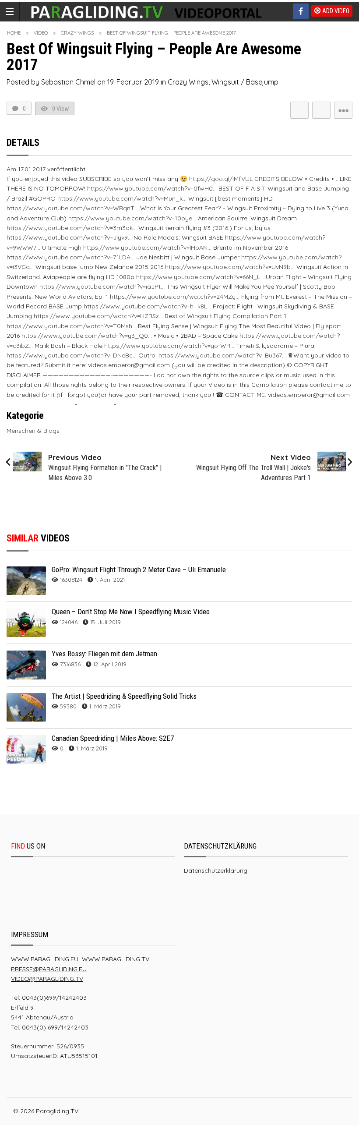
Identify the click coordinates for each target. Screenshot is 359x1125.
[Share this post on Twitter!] (299, 110)
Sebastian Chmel (68, 82)
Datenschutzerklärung (215, 870)
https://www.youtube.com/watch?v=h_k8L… (147, 306)
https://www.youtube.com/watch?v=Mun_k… (122, 198)
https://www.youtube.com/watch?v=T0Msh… (71, 326)
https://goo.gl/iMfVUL (221, 179)
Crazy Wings (77, 33)
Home (14, 33)
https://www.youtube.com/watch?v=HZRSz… (98, 316)
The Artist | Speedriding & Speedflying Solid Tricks (124, 696)
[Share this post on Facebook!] (321, 110)
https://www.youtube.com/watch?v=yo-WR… (169, 346)
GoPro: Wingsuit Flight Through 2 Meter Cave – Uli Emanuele (139, 569)
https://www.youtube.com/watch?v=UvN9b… (230, 267)
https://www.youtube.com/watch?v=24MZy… (174, 297)
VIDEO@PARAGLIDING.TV (47, 979)
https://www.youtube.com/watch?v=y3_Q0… (86, 336)
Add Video (335, 10)
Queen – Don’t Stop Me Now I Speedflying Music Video (131, 611)
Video (41, 33)
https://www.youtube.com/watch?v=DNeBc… (72, 355)
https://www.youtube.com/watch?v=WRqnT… (72, 208)
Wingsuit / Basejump (244, 82)
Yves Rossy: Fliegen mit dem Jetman (104, 653)
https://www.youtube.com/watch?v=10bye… (132, 218)
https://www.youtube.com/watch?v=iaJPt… (102, 286)
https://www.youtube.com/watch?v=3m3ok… (72, 228)
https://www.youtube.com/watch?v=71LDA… (70, 257)
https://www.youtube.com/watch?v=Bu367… (222, 355)
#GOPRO (42, 198)
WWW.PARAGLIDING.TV (115, 959)
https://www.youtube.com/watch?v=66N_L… (200, 277)
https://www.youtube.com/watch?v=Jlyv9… (69, 237)
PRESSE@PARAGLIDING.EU (49, 969)
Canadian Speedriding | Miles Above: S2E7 (113, 738)
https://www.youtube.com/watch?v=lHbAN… (147, 247)
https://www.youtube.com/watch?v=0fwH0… (152, 188)
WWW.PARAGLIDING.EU (44, 959)
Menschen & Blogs (33, 431)
